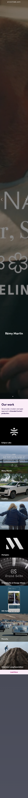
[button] (2, 199)
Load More (14, 672)
